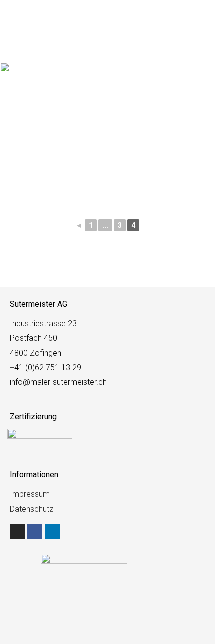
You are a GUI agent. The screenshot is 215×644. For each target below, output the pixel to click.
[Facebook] (35, 531)
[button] (200, 21)
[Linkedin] (52, 531)
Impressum (30, 494)
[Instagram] (17, 531)
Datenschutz (32, 509)
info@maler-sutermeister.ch (58, 382)
